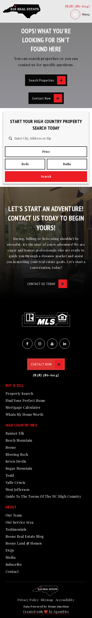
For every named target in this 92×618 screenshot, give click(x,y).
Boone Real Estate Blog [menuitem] (25, 536)
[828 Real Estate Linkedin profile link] (64, 344)
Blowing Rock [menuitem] (17, 454)
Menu (86, 14)
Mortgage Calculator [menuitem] (23, 407)
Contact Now (41, 98)
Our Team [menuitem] (14, 515)
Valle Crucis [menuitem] (15, 482)
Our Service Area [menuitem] (20, 522)
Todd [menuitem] (10, 475)
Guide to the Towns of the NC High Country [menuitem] (43, 496)
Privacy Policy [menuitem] (28, 600)
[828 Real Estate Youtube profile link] (52, 344)
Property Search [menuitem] (19, 393)
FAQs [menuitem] (10, 550)
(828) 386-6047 (77, 6)
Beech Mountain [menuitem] (19, 440)
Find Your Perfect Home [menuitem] (25, 400)
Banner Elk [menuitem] (15, 433)
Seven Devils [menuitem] (16, 461)
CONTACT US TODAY (41, 284)
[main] (46, 93)
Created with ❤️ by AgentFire (46, 611)
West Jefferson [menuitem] (18, 489)
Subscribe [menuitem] (14, 564)
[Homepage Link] (22, 11)
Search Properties (41, 80)
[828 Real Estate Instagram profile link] (40, 344)
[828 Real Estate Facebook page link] (27, 344)
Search (46, 176)
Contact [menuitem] (12, 571)
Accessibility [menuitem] (64, 600)
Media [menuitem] (11, 557)
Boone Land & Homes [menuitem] (24, 543)
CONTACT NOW (41, 364)
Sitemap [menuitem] (47, 600)
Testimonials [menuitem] (16, 529)
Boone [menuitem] (11, 447)
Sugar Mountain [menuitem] (19, 468)
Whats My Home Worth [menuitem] (24, 414)
